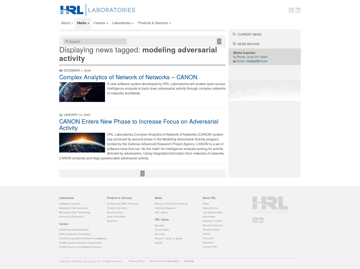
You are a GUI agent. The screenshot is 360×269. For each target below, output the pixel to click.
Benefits (159, 225)
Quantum (112, 220)
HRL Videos (161, 212)
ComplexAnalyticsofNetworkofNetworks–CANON (128, 77)
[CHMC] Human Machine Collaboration (80, 242)
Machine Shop (115, 212)
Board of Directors (213, 225)
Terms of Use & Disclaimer (165, 261)
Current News (249, 34)
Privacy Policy (137, 261)
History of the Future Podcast (171, 203)
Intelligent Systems (69, 203)
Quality (159, 242)
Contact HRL (210, 246)
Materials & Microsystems (73, 207)
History (207, 233)
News (206, 203)
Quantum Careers (213, 220)
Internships (209, 216)
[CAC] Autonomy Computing (74, 234)
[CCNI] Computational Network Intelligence (83, 238)
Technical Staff (211, 229)
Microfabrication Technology (75, 212)
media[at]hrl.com (257, 61)
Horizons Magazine (165, 207)
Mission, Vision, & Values (169, 238)
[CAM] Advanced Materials (74, 229)
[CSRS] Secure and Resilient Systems (80, 246)
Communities (162, 229)
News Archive (249, 44)
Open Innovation (116, 216)
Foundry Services (117, 207)
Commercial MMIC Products (122, 203)
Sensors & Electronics (71, 216)
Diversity (160, 234)
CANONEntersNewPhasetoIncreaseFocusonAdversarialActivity (138, 124)
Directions (208, 242)
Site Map (189, 261)
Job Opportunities (212, 212)
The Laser (208, 238)
